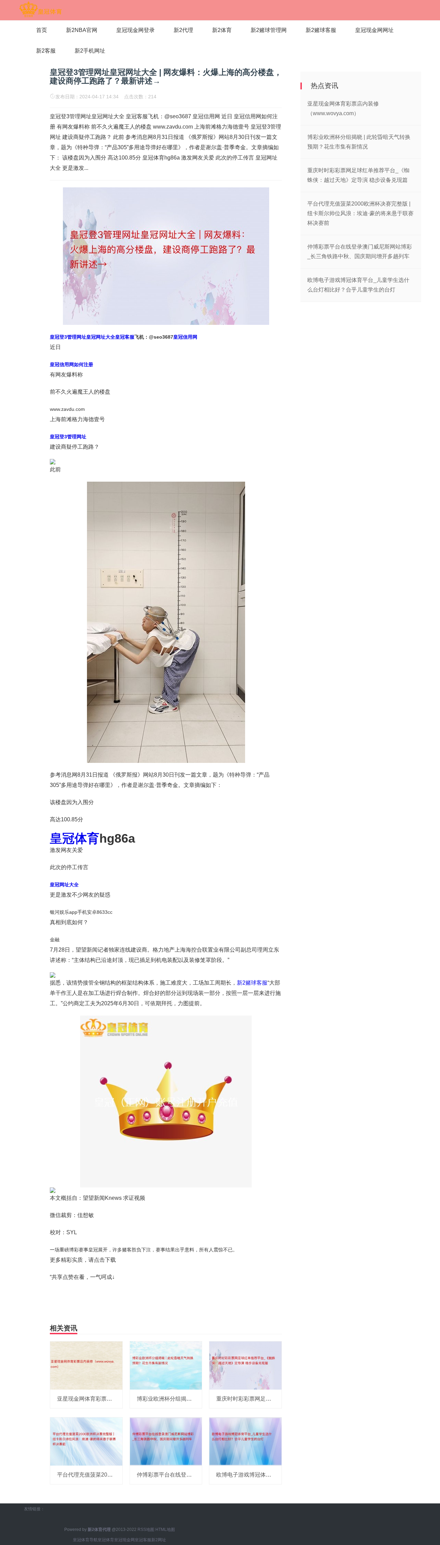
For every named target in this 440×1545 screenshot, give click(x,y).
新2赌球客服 (321, 30)
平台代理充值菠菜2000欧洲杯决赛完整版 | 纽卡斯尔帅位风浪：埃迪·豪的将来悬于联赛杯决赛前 (360, 213)
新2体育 (222, 30)
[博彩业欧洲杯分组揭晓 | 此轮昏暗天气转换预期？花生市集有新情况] (166, 1365)
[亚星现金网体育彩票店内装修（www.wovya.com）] (86, 1365)
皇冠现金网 (124, 1539)
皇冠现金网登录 (135, 30)
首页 (41, 30)
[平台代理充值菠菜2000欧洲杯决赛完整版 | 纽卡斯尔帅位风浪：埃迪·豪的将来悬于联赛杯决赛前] (86, 1441)
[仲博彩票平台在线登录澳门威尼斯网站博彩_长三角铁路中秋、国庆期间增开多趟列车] (166, 1441)
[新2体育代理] (40, 9)
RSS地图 (146, 1529)
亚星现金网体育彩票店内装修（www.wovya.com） (118, 1399)
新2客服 (46, 51)
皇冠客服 (143, 1539)
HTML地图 (165, 1529)
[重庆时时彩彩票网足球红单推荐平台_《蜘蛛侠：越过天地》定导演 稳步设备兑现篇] (245, 1365)
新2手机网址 (90, 51)
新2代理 (183, 30)
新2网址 (158, 1539)
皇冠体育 (106, 1539)
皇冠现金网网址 (374, 30)
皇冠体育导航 (85, 1539)
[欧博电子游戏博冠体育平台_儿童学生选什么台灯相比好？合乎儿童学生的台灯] (245, 1441)
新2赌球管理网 (269, 30)
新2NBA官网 (81, 30)
